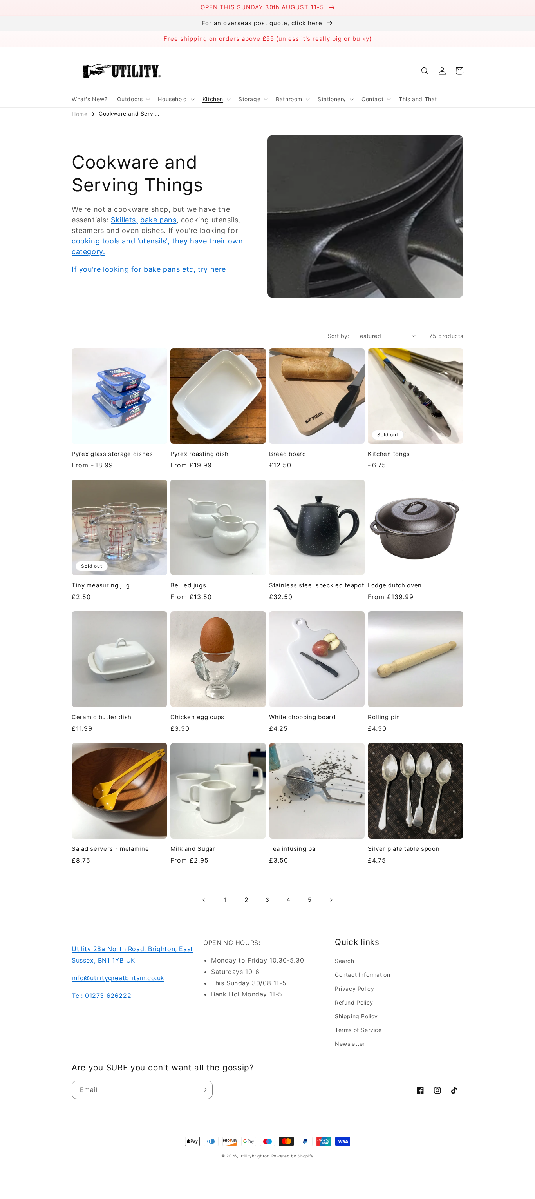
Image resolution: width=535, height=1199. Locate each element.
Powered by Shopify (292, 1156)
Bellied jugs (188, 585)
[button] (133, 99)
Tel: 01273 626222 (101, 995)
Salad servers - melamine (110, 848)
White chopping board (302, 717)
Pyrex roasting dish (199, 454)
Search (344, 960)
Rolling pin (384, 717)
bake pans (158, 220)
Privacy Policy (354, 988)
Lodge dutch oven (395, 585)
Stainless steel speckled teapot (316, 585)
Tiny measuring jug (101, 585)
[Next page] (331, 899)
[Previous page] (204, 899)
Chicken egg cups (197, 717)
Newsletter (350, 1043)
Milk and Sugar (192, 848)
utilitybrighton (255, 1156)
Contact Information (362, 974)
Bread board (287, 454)
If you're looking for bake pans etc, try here (149, 269)
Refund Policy (354, 1002)
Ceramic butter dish (102, 717)
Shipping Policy (356, 1016)
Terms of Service (358, 1029)
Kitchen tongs (389, 454)
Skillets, (124, 220)
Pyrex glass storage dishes (112, 454)
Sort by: (338, 335)
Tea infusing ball (294, 848)
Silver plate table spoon (404, 848)
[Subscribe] (203, 1090)
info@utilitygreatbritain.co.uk (118, 978)
